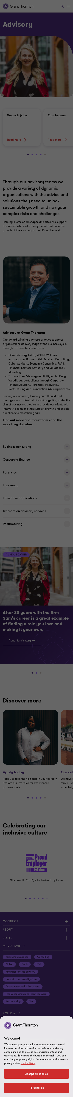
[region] (36, 1056)
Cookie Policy (28, 1063)
